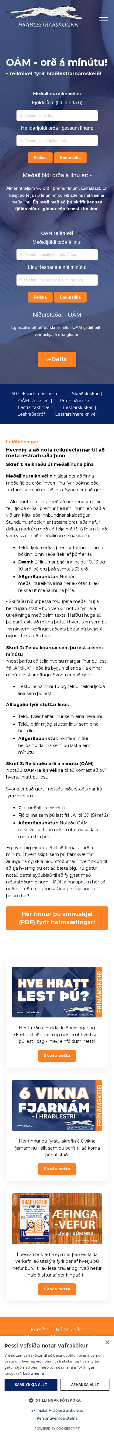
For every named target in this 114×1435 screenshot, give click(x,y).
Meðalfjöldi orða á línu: (57, 242)
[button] (57, 1400)
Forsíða (39, 1330)
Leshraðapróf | (32, 414)
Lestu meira (33, 1373)
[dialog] (57, 1385)
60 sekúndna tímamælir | (38, 393)
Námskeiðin (70, 1330)
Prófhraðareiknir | (78, 400)
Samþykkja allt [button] (31, 1384)
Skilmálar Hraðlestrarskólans (57, 1410)
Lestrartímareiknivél (76, 414)
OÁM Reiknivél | (35, 400)
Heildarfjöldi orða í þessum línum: (57, 128)
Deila (59, 359)
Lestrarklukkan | (79, 407)
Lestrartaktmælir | (37, 407)
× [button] (107, 1342)
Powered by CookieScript (57, 1428)
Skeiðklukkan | (87, 393)
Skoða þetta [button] (57, 1055)
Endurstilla (70, 157)
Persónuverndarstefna (57, 1418)
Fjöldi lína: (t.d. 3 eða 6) (57, 102)
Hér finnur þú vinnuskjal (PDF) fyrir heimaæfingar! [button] (57, 918)
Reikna (40, 157)
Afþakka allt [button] (85, 1384)
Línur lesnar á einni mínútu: (57, 267)
